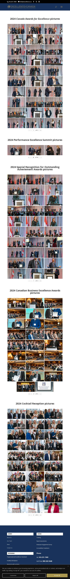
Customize (13, 575)
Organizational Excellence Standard (17, 557)
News (8, 544)
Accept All (57, 575)
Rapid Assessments (42, 541)
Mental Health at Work (13, 564)
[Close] (68, 566)
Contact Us (9, 548)
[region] (35, 572)
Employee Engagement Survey (44, 544)
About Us (9, 537)
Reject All (35, 575)
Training (39, 537)
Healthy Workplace (12, 560)
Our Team (9, 541)
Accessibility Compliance (43, 548)
